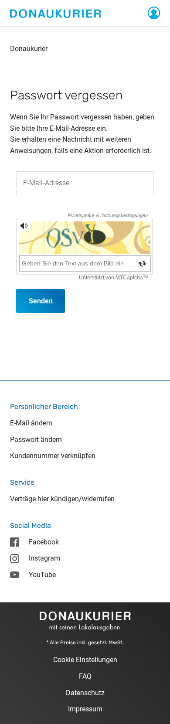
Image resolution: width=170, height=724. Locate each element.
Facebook (44, 542)
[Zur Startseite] (55, 13)
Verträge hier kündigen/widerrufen (62, 499)
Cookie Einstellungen (85, 660)
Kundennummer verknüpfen (52, 456)
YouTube (42, 575)
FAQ (85, 676)
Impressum (85, 709)
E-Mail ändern (31, 423)
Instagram (44, 558)
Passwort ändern (36, 439)
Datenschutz (85, 693)
